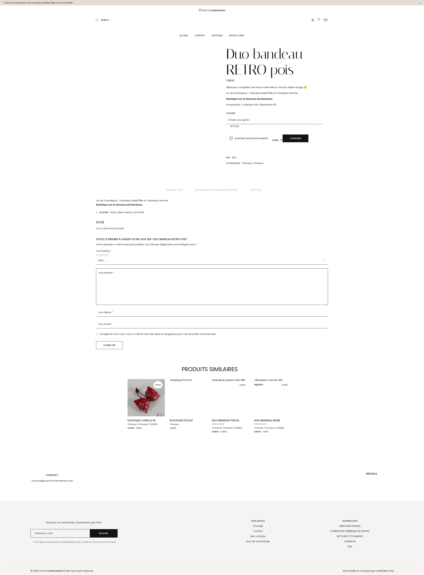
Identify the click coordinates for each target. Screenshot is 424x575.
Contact (258, 531)
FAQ (350, 546)
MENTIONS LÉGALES (350, 526)
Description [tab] (174, 190)
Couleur (230, 113)
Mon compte (257, 536)
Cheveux (247, 163)
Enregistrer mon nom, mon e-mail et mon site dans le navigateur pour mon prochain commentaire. (158, 334)
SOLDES (154, 424)
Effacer (234, 126)
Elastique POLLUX (181, 420)
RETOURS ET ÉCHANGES (350, 536)
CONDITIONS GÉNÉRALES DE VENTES (350, 531)
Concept (258, 526)
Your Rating (103, 251)
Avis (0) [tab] (255, 190)
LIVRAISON (350, 541)
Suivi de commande (258, 541)
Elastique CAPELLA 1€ (142, 420)
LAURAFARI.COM (385, 571)
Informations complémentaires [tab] (216, 190)
